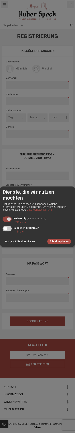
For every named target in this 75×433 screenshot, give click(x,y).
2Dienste (19, 222)
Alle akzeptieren (59, 241)
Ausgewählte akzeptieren (20, 241)
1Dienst (18, 231)
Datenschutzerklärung (39, 209)
